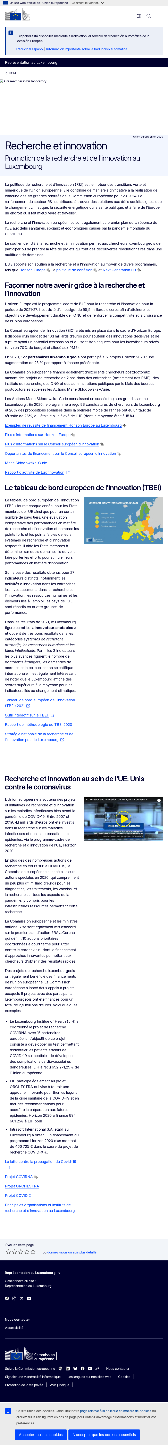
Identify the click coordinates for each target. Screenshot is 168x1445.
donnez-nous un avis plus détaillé (71, 1252)
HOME (13, 73)
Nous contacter (117, 1369)
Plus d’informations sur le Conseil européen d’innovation (52, 444)
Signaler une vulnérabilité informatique (33, 1377)
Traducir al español (29, 49)
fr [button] (138, 15)
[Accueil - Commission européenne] (17, 14)
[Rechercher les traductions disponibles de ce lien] (48, 270)
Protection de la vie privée (24, 1385)
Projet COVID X (18, 1195)
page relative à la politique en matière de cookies (115, 1411)
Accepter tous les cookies (41, 1435)
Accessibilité (14, 1328)
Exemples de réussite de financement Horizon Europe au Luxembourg (63, 425)
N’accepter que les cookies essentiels (104, 1435)
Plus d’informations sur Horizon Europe (37, 435)
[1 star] (8, 1251)
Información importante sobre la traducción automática (86, 49)
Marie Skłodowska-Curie (26, 463)
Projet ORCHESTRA (22, 1186)
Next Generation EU (119, 270)
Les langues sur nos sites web (89, 1377)
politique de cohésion (74, 270)
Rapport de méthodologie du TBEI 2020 (38, 724)
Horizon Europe (32, 270)
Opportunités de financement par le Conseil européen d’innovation (60, 453)
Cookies (124, 1377)
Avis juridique (59, 1385)
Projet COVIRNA (19, 1177)
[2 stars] (11, 1251)
